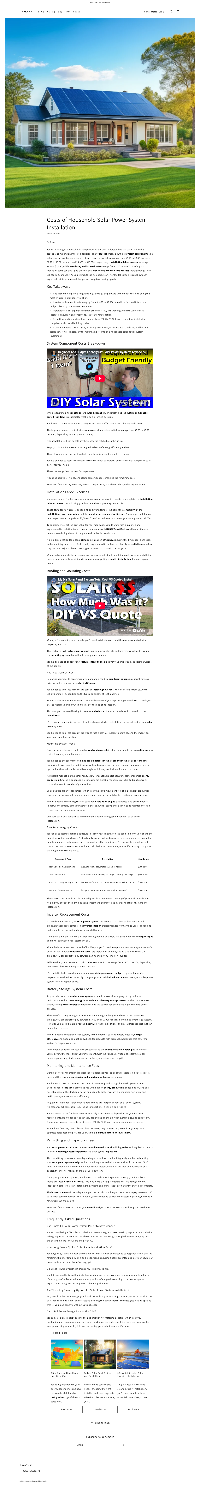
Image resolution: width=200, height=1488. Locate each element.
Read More (66, 1409)
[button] (171, 12)
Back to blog (102, 1422)
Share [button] (52, 242)
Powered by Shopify (39, 1481)
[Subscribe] (123, 1444)
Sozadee (28, 1481)
